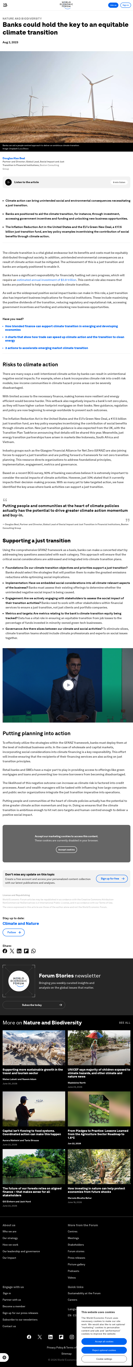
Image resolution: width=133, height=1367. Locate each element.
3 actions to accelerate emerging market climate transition (46, 348)
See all (124, 1022)
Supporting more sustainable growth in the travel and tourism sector (33, 1071)
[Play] (8, 182)
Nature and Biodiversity (22, 18)
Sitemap (66, 1353)
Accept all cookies (104, 1341)
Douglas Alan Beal (14, 158)
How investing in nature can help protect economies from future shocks (96, 1190)
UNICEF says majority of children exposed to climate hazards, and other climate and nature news (99, 1073)
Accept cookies (66, 849)
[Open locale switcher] (4, 1357)
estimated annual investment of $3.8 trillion (46, 280)
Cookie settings (104, 1359)
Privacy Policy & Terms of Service (66, 1347)
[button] (69, 685)
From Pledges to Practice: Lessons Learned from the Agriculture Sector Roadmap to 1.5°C (98, 1134)
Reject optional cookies (104, 1350)
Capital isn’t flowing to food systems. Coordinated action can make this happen (32, 1132)
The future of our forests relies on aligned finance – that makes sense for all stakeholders (32, 1192)
